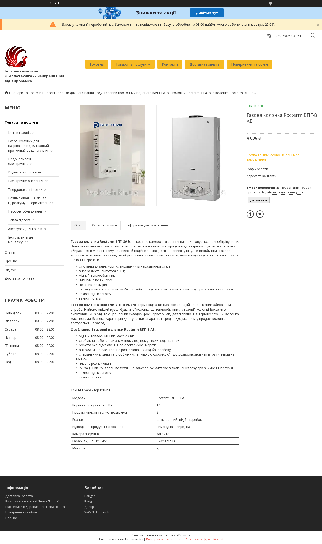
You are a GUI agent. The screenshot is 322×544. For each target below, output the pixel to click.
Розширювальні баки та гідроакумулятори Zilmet (28, 200)
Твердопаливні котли (25, 189)
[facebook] (250, 214)
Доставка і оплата (204, 64)
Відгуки (10, 270)
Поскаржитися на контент (164, 539)
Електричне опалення (25, 181)
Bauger (89, 496)
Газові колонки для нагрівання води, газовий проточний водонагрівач (101, 93)
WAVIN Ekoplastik (96, 512)
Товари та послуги (131, 64)
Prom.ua (184, 535)
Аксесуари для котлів (25, 228)
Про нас (11, 261)
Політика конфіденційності (204, 539)
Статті (10, 252)
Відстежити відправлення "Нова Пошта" (35, 507)
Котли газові (18, 132)
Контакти (170, 64)
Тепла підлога (19, 220)
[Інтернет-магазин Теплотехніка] (16, 57)
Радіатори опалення (24, 172)
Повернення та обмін (249, 64)
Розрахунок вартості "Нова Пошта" (32, 501)
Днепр (89, 507)
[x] (260, 214)
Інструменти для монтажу (21, 239)
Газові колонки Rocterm (180, 93)
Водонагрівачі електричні (19, 161)
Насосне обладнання (25, 211)
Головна (97, 64)
